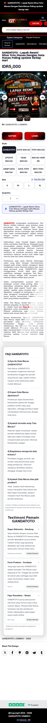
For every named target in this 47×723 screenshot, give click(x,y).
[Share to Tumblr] (42, 652)
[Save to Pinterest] (27, 652)
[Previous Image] (4, 97)
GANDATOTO (9, 223)
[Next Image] (42, 97)
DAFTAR (35, 23)
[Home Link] (17, 21)
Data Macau (28, 307)
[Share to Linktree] (20, 652)
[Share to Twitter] (5, 652)
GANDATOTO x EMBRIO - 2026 (16, 638)
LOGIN (35, 136)
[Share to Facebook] (12, 652)
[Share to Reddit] (34, 652)
